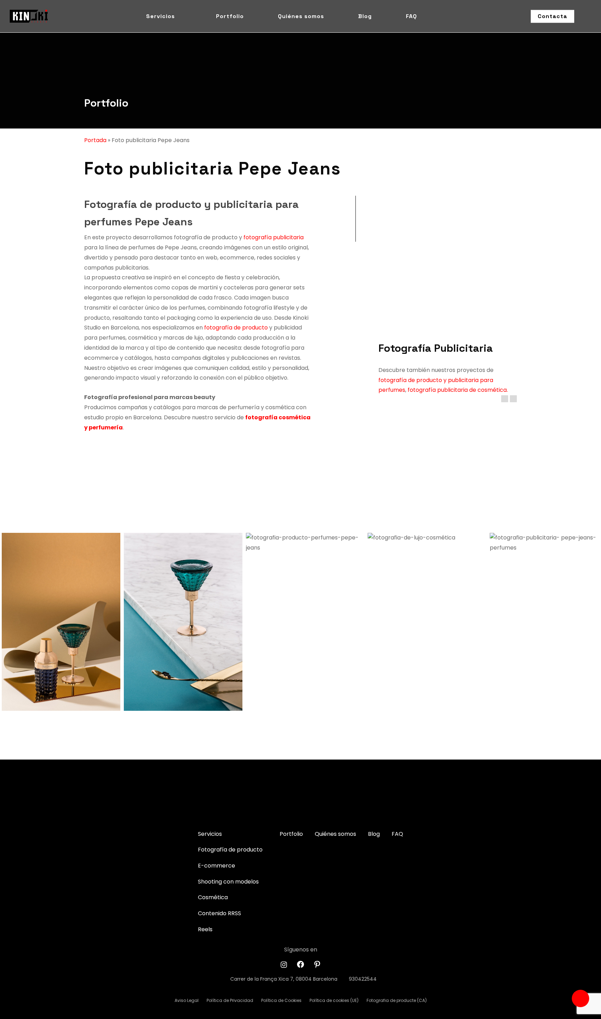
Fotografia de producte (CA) (397, 1000)
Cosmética (213, 897)
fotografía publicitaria (273, 237)
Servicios (210, 834)
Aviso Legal (187, 1000)
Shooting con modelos (228, 882)
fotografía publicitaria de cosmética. (458, 390)
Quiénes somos (335, 834)
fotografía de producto (235, 328)
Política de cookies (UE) (334, 1000)
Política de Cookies (281, 1000)
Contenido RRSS (219, 913)
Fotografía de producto (230, 850)
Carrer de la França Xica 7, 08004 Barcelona (283, 978)
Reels (205, 929)
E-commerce (216, 866)
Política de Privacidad (230, 1000)
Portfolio (106, 103)
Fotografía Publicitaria (435, 348)
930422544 (363, 978)
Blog (374, 834)
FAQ (397, 834)
